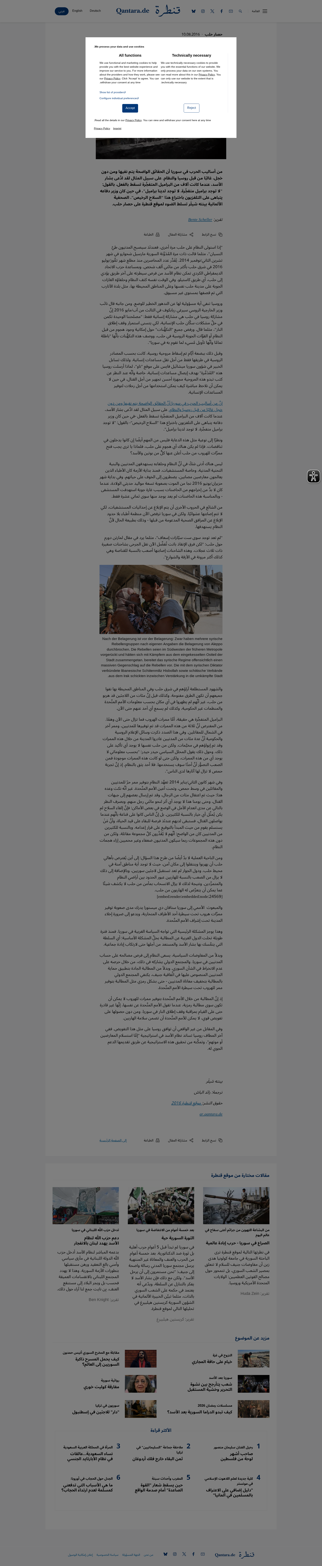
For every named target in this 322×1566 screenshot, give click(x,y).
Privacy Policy (207, 74)
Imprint (117, 128)
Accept (130, 108)
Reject (191, 108)
